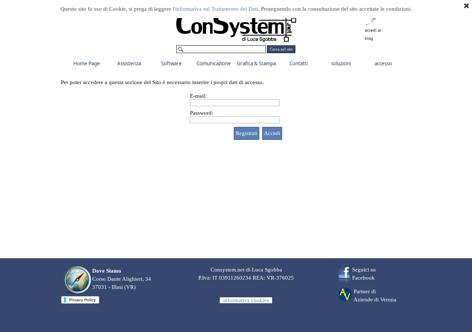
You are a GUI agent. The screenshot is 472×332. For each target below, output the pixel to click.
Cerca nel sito (281, 49)
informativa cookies (246, 300)
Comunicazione (214, 63)
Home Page (86, 63)
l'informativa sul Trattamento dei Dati (215, 9)
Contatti (298, 63)
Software (171, 63)
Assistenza (129, 63)
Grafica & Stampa (256, 63)
